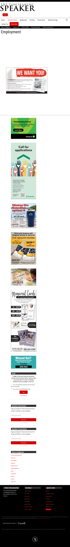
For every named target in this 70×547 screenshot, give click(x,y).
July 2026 (27, 493)
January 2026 (28, 509)
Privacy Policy (47, 518)
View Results (23, 395)
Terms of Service (40, 518)
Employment (14, 466)
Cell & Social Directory (48, 27)
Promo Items (41, 20)
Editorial (13, 463)
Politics (13, 476)
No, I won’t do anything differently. (22, 389)
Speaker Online (12, 20)
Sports (12, 479)
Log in (5, 15)
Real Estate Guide (35, 27)
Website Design (53, 20)
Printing (32, 20)
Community (14, 460)
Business (13, 458)
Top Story (13, 481)
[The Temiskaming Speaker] (18, 7)
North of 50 (16, 27)
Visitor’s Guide (25, 27)
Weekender (23, 20)
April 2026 (27, 501)
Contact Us (4, 24)
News (12, 471)
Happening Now (15, 468)
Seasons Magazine (6, 27)
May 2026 (27, 499)
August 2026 (28, 491)
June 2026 (27, 496)
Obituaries (13, 473)
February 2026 (28, 507)
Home (3, 20)
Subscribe (14, 24)
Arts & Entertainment (16, 455)
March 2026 (27, 504)
